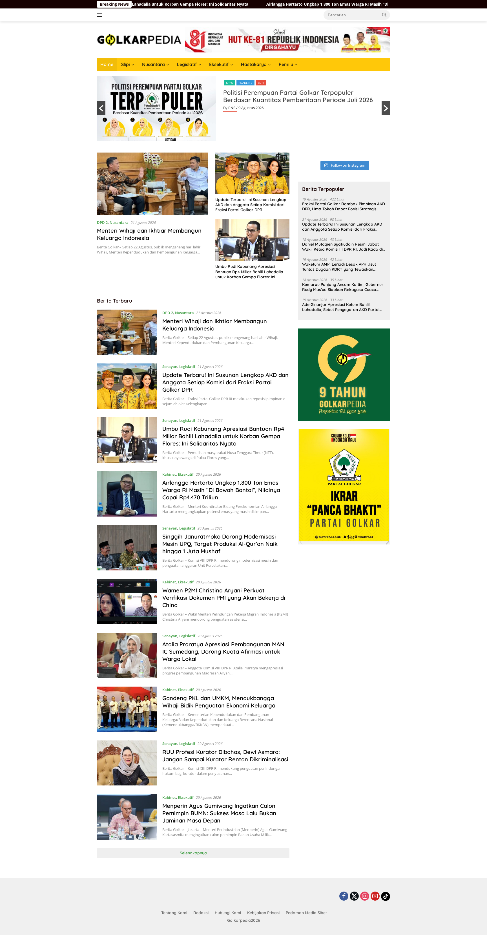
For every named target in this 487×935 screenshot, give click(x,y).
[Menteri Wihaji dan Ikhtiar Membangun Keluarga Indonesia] (152, 184)
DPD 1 (230, 83)
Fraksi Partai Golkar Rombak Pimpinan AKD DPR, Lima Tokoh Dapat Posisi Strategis (343, 206)
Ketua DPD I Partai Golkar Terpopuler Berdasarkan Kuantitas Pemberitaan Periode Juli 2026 (298, 96)
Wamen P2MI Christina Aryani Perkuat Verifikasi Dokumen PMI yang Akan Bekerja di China (223, 597)
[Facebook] (343, 896)
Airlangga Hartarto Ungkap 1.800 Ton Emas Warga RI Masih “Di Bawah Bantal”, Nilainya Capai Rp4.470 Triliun (311, 4)
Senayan (169, 366)
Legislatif (187, 64)
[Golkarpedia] (139, 39)
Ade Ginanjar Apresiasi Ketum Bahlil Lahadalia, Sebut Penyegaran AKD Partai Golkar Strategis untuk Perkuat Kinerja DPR (343, 307)
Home (106, 64)
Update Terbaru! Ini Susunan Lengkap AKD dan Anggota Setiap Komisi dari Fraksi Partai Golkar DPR (250, 204)
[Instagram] (364, 896)
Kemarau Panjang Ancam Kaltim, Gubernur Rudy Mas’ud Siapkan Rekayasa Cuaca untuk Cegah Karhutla (342, 287)
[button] (384, 14)
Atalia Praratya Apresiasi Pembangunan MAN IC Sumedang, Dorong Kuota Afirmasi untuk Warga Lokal (223, 651)
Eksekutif (219, 64)
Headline (246, 83)
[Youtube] (375, 896)
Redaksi (201, 912)
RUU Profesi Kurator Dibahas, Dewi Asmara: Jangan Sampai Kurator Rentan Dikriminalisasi (225, 755)
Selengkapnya (193, 852)
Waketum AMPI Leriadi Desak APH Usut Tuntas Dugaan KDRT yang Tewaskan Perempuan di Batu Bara (339, 267)
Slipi (125, 64)
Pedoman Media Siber (306, 912)
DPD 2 (102, 222)
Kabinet (169, 474)
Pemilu (286, 64)
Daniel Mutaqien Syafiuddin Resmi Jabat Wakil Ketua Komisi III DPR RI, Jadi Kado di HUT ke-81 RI (342, 246)
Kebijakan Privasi (263, 912)
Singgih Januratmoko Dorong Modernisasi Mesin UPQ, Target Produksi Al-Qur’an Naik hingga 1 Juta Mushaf (220, 544)
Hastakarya (254, 64)
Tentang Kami (174, 912)
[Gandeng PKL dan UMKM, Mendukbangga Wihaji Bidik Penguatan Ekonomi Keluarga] (127, 709)
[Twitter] (354, 896)
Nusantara (153, 64)
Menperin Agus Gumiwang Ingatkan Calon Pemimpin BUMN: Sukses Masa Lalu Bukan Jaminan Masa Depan (219, 813)
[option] (243, 108)
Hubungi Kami (228, 912)
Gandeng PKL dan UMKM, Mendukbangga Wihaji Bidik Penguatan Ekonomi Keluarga (218, 701)
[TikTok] (385, 896)
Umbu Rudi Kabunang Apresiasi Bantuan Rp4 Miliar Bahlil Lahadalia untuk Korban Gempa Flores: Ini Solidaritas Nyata (249, 271)
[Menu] (101, 15)
